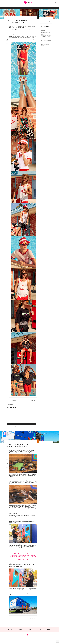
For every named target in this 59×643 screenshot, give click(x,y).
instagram (11, 629)
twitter (30, 629)
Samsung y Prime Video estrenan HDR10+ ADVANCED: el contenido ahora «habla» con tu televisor (45, 37)
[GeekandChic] (29, 2)
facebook (20, 629)
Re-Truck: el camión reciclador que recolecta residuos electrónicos (17, 445)
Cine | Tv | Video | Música (39, 6)
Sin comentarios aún (11, 404)
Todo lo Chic (26, 6)
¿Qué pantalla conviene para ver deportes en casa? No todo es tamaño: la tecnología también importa (45, 44)
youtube (49, 629)
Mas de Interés (32, 6)
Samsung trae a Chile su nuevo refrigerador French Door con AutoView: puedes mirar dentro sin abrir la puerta (46, 33)
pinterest (39, 629)
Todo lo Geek (20, 6)
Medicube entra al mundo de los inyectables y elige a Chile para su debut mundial (45, 30)
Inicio (15, 6)
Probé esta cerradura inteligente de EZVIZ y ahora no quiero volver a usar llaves (46, 40)
